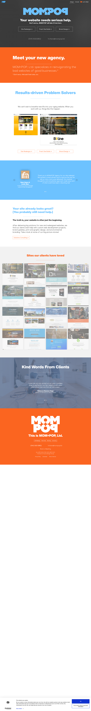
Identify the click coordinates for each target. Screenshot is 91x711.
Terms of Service (52, 456)
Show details (19, 708)
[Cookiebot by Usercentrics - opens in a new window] (8, 709)
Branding (49, 440)
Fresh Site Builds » (45, 29)
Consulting (54, 440)
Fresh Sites (43, 440)
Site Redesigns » (26, 29)
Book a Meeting (45, 449)
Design (72, 2)
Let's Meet (86, 2)
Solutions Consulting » (21, 237)
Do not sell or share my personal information (81, 706)
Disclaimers (45, 456)
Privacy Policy (38, 456)
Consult (77, 2)
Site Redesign (37, 440)
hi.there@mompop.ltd (55, 445)
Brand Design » (64, 29)
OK (80, 701)
